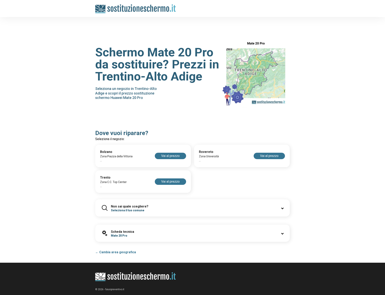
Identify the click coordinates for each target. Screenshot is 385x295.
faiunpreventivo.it (114, 289)
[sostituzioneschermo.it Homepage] (135, 276)
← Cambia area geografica (115, 252)
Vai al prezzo (170, 156)
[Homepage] (135, 6)
